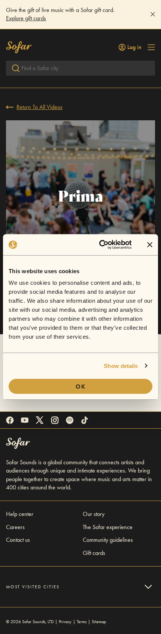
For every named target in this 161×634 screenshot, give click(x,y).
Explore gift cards (26, 18)
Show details (121, 366)
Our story (93, 514)
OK (81, 386)
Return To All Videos (39, 107)
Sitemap (99, 622)
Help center (19, 514)
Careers (15, 527)
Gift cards (94, 553)
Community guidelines (108, 540)
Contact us (18, 540)
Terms (81, 622)
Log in (134, 47)
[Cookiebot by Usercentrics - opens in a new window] (99, 245)
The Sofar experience (108, 527)
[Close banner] (149, 244)
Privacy (65, 622)
